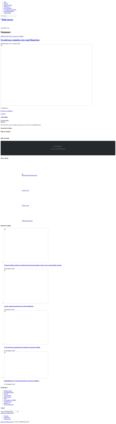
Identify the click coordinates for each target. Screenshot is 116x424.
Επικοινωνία (7, 419)
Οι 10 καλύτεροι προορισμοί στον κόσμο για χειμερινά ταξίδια (22, 347)
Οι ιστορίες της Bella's (17, 36)
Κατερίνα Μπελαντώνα (7, 422)
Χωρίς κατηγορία (8, 404)
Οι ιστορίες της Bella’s (10, 9)
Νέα (5, 2)
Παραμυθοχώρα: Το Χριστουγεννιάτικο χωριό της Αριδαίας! (21, 381)
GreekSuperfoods (9, 11)
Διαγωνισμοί (7, 13)
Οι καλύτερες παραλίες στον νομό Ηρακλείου (20, 40)
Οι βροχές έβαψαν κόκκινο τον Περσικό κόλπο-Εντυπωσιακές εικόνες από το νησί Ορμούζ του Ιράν (33, 265)
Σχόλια (3, 114)
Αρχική (6, 416)
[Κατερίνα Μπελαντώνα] (5, 120)
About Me (7, 417)
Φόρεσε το (7, 6)
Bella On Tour (8, 5)
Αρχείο (3, 411)
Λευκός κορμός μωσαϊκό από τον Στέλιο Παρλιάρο (18, 306)
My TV (6, 3)
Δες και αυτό (7, 395)
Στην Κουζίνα (8, 8)
